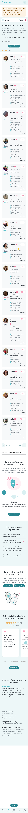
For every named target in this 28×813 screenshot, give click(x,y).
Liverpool (4, 731)
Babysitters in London (8, 711)
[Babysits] (6, 2)
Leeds (3, 733)
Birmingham (19, 729)
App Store (9, 586)
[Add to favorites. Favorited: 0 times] (23, 112)
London (12, 729)
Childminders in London (9, 715)
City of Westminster (7, 723)
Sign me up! (14, 667)
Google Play (20, 586)
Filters (23, 20)
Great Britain (5, 729)
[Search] (3, 20)
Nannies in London (7, 713)
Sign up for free (14, 46)
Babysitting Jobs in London (10, 718)
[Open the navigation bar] (24, 2)
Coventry (4, 735)
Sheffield (18, 731)
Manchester (11, 731)
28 (20, 445)
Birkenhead (11, 735)
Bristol (8, 733)
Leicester (13, 733)
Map (15, 805)
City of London (18, 723)
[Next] (24, 445)
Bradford (19, 733)
